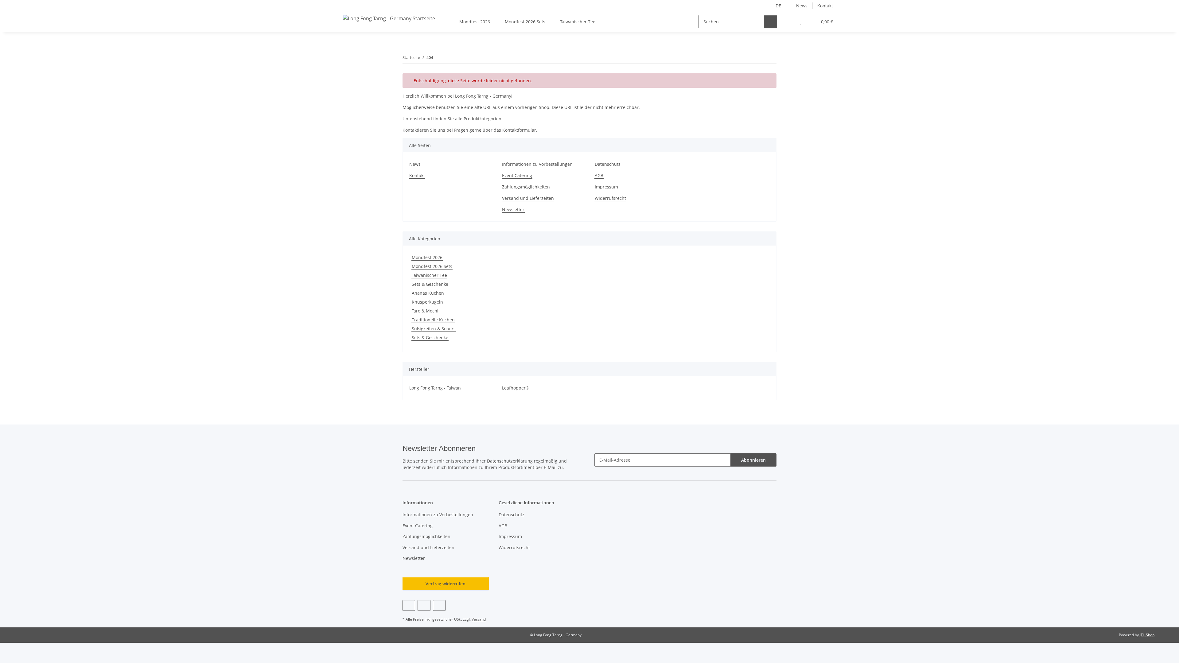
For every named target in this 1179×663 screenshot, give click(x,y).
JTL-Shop (1147, 635)
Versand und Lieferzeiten (528, 198)
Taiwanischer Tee (429, 275)
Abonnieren (753, 460)
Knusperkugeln (427, 302)
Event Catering (517, 175)
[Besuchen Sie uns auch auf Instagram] (439, 605)
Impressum (606, 187)
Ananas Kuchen (428, 293)
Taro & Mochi (425, 311)
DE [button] (778, 6)
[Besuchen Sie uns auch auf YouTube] (424, 605)
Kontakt (825, 6)
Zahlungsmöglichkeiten (526, 187)
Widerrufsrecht (610, 198)
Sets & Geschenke (430, 284)
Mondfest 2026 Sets (432, 266)
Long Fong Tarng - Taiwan (435, 388)
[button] (788, 21)
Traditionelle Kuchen (433, 320)
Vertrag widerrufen (445, 584)
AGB (599, 175)
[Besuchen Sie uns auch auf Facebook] (409, 605)
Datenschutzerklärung (510, 461)
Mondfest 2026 (427, 257)
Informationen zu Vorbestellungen (537, 164)
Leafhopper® (515, 388)
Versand (479, 619)
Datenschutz (608, 164)
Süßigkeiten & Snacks (434, 329)
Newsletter (513, 209)
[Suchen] (770, 21)
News (801, 6)
